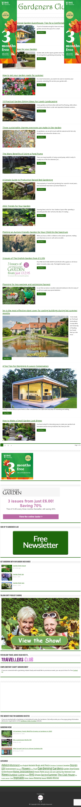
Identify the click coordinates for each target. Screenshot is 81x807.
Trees (11, 778)
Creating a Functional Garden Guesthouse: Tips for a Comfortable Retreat (38, 23)
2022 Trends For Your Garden (16, 206)
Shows (38, 775)
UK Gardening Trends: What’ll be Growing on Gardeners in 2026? (32, 731)
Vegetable (18, 777)
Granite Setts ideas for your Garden (20, 49)
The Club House (66, 774)
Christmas (53, 765)
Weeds (44, 778)
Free (32, 769)
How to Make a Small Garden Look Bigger (22, 420)
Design (73, 765)
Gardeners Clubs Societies (28, 721)
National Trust (69, 772)
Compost (59, 765)
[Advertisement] (17, 697)
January (47, 772)
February (18, 769)
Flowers (26, 768)
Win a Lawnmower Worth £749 (22, 740)
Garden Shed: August (19, 565)
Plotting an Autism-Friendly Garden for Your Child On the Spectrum (35, 232)
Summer (52, 774)
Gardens (57, 768)
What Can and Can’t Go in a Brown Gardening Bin (28, 748)
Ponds (27, 775)
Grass (76, 769)
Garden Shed (68, 769)
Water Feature (29, 778)
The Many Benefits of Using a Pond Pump (23, 153)
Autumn (32, 765)
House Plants (39, 772)
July (51, 772)
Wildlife (49, 778)
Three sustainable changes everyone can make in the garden (32, 127)
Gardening (45, 768)
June (54, 772)
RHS (31, 774)
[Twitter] (41, 802)
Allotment (14, 765)
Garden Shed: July (18, 574)
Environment (11, 769)
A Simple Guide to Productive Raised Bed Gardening (28, 180)
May (62, 772)
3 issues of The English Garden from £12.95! (24, 258)
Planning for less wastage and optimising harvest (26, 284)
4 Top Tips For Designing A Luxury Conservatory (26, 366)
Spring (44, 774)
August (25, 765)
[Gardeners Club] (40, 6)
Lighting (58, 772)
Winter (56, 778)
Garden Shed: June (18, 583)
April (21, 765)
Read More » (41, 32)
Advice (5, 765)
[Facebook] (39, 802)
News (5, 774)
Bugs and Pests (43, 765)
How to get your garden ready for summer (23, 75)
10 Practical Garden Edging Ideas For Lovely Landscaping (30, 101)
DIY (3, 768)
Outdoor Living (16, 774)
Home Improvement (23, 771)
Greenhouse (7, 771)
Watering (37, 778)
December (66, 765)
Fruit (35, 769)
